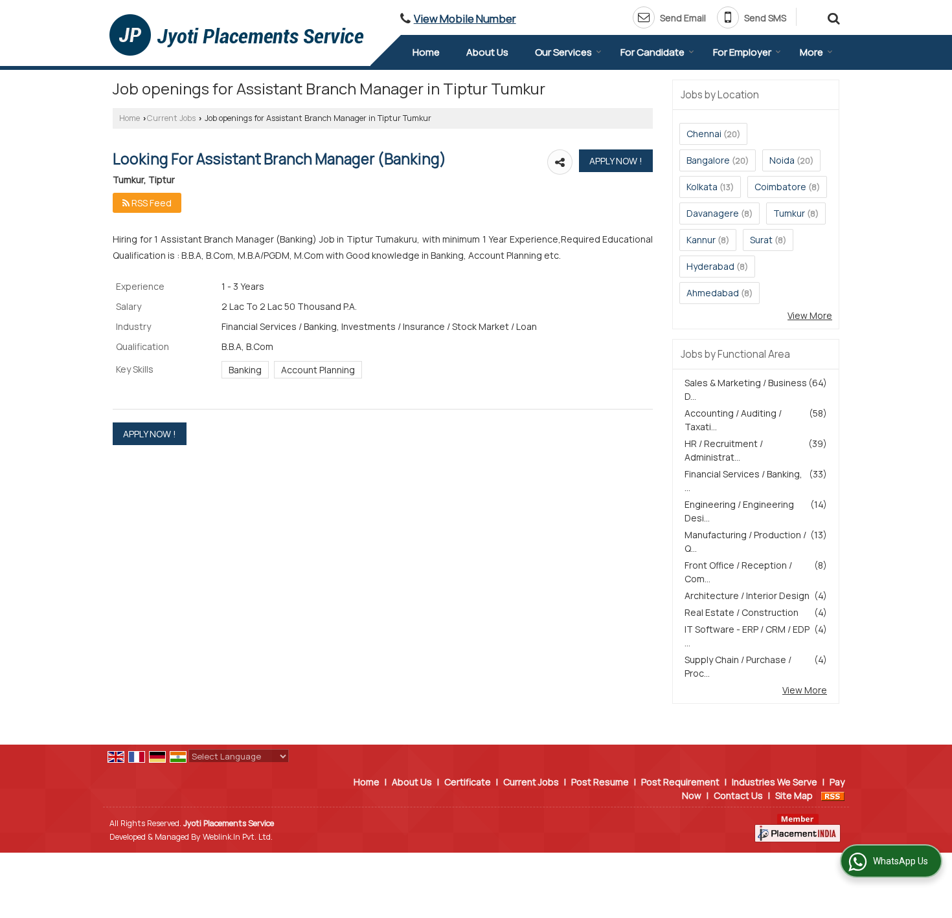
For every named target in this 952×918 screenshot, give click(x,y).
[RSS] (832, 795)
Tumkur (789, 213)
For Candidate (652, 52)
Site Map (794, 795)
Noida (782, 160)
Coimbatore (780, 186)
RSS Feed (151, 203)
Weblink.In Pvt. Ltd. (238, 836)
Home (426, 52)
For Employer (742, 52)
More (811, 52)
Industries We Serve (774, 782)
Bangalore (708, 160)
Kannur (701, 240)
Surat (761, 240)
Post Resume (600, 782)
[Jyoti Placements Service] (236, 35)
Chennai (703, 133)
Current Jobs (171, 118)
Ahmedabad (712, 293)
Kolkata (702, 186)
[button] (465, 18)
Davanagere (712, 213)
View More (810, 315)
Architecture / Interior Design (747, 595)
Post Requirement (680, 782)
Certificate (467, 782)
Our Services (563, 52)
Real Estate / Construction (742, 612)
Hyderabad (710, 266)
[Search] (832, 16)
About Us (487, 52)
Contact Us (738, 795)
